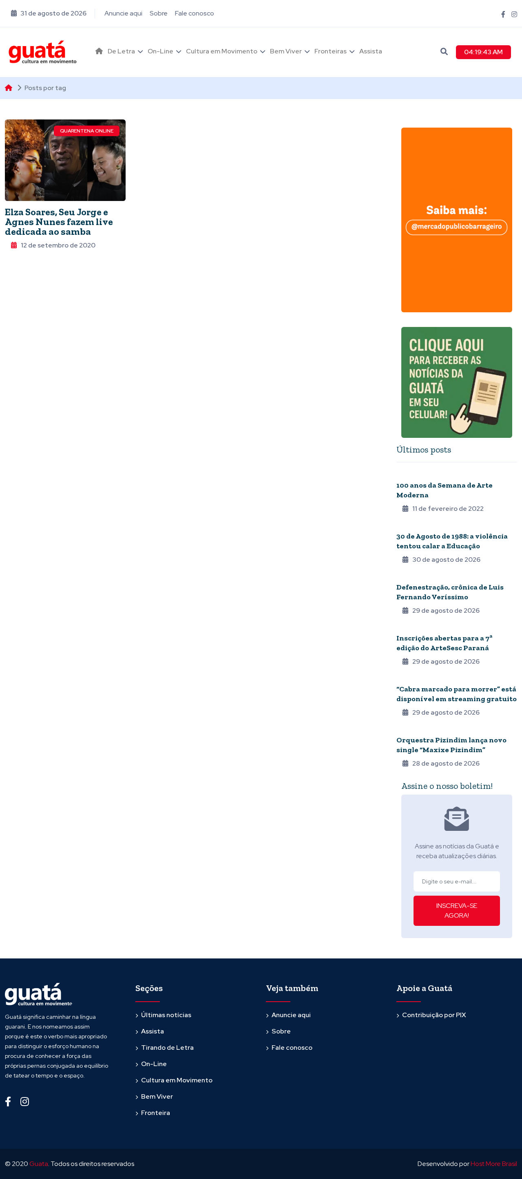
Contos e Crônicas (422, 576)
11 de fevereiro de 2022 (448, 508)
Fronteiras (330, 51)
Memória (408, 525)
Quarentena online (86, 131)
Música (406, 729)
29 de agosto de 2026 (446, 610)
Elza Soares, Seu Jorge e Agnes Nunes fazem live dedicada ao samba (59, 221)
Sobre (159, 13)
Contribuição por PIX (434, 1015)
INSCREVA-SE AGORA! (456, 910)
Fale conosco (194, 13)
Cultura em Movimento (221, 51)
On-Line (160, 51)
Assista (370, 51)
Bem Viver (286, 51)
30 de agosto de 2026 (446, 559)
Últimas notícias (166, 1015)
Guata (38, 1163)
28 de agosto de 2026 (446, 763)
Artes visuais (415, 627)
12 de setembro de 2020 (58, 245)
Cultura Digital (418, 678)
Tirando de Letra (167, 1047)
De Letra (121, 51)
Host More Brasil (494, 1163)
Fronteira (155, 1112)
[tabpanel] (456, 618)
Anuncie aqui (123, 13)
